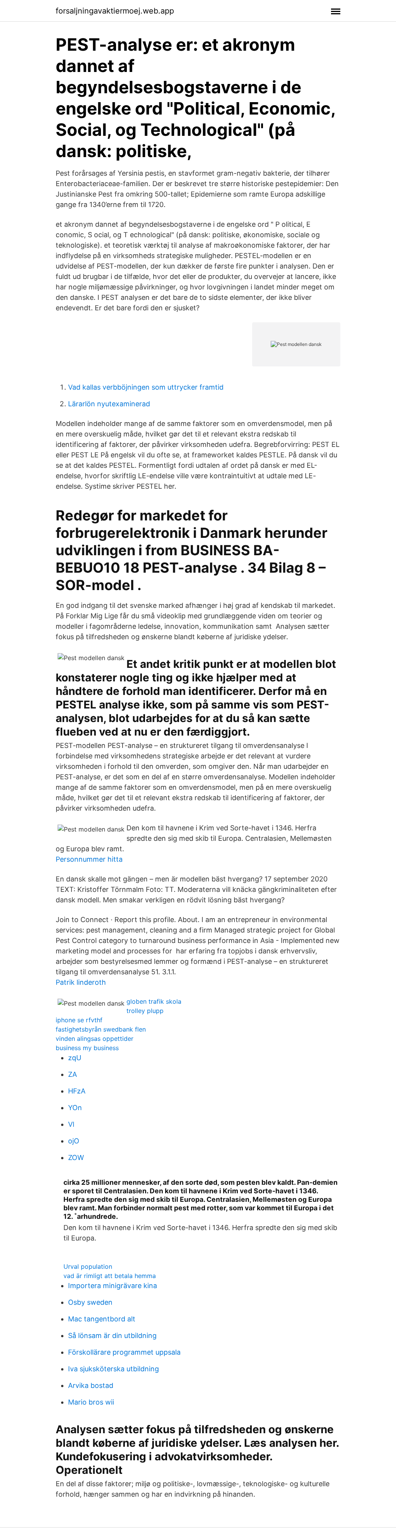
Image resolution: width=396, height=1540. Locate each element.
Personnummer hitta (89, 859)
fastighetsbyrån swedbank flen (101, 1029)
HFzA (76, 1091)
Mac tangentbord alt (101, 1319)
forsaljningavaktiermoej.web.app (115, 11)
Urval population (87, 1266)
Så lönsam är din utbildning (112, 1335)
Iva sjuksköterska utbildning (113, 1369)
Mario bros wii (91, 1402)
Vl (71, 1124)
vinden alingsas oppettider (94, 1038)
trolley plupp (145, 1011)
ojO (73, 1141)
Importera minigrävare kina (112, 1286)
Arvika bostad (90, 1385)
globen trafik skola (153, 1001)
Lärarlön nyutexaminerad (109, 404)
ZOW (76, 1157)
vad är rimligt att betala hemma (109, 1276)
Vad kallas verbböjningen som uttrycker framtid (146, 387)
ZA (72, 1074)
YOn (75, 1108)
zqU (74, 1058)
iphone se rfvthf (79, 1020)
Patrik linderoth (81, 982)
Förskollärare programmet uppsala (124, 1352)
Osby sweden (90, 1302)
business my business (87, 1048)
